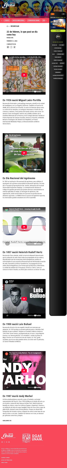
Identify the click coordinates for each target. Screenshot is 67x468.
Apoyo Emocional (18, 20)
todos (7, 20)
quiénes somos (5, 457)
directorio (4, 462)
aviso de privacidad (6, 460)
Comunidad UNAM (33, 20)
